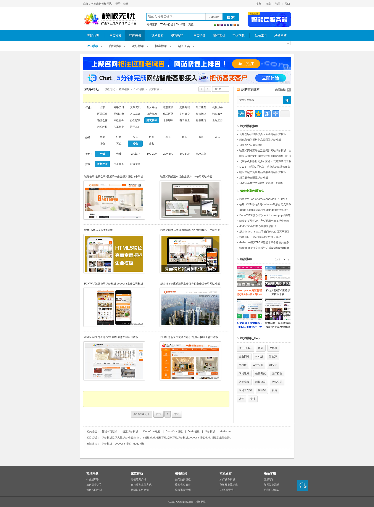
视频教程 (177, 35)
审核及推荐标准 (228, 484)
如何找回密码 (94, 489)
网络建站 (244, 373)
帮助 (287, 3)
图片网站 (152, 107)
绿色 (102, 143)
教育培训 (135, 113)
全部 (102, 107)
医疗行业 (277, 373)
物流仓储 (102, 120)
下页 (208, 89)
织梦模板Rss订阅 (238, 89)
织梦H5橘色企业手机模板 (99, 230)
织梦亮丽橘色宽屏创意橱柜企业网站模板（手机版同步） (190, 230)
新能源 (273, 356)
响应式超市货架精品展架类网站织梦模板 (262, 172)
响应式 (273, 364)
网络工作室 (245, 390)
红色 (118, 137)
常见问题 (92, 473)
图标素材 (219, 35)
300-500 (185, 153)
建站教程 (158, 35)
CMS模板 (214, 16)
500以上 (201, 153)
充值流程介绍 (138, 479)
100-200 (152, 153)
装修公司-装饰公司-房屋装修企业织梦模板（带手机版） (113, 176)
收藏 (258, 3)
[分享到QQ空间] (258, 113)
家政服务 (119, 120)
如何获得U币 (93, 484)
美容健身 (184, 113)
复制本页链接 (109, 431)
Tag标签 (180, 24)
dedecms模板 (123, 443)
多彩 (151, 143)
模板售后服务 (183, 484)
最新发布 (102, 163)
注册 (125, 3)
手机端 (273, 348)
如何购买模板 (183, 479)
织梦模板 (210, 431)
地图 (277, 3)
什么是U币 (92, 479)
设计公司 (258, 364)
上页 (201, 89)
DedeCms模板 (174, 431)
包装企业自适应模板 (251, 145)
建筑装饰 (152, 120)
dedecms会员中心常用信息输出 (257, 226)
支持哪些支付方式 (141, 484)
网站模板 (244, 381)
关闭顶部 (288, 43)
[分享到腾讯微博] (241, 113)
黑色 (168, 137)
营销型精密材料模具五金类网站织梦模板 (262, 134)
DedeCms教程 (151, 431)
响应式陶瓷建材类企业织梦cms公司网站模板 (186, 176)
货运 (241, 398)
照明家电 (119, 113)
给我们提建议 (271, 489)
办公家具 (135, 120)
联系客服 (270, 473)
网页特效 (199, 35)
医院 (260, 348)
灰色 (135, 137)
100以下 (135, 153)
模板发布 (225, 473)
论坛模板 (138, 46)
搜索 (268, 3)
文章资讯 (135, 107)
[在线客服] (302, 485)
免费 (118, 153)
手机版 (243, 364)
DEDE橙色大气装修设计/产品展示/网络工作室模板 (189, 337)
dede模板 (139, 443)
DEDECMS (245, 348)
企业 (252, 398)
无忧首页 (93, 35)
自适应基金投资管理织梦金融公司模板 (261, 183)
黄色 (118, 143)
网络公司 (119, 107)
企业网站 (244, 356)
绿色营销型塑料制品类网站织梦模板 (260, 139)
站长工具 (261, 35)
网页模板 (116, 35)
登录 (118, 3)
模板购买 (181, 473)
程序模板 (135, 35)
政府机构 (152, 113)
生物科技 (260, 373)
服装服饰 (201, 120)
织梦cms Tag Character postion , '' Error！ (263, 199)
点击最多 (119, 163)
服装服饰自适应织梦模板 (253, 177)
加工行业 (119, 126)
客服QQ (268, 479)
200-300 (168, 153)
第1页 (218, 89)
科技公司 (260, 381)
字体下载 (238, 35)
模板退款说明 (183, 489)
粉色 (184, 137)
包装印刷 (168, 120)
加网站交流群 (271, 484)
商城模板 (115, 46)
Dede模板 (194, 431)
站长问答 (280, 35)
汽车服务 (217, 113)
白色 (151, 137)
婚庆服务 (201, 107)
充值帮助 (137, 473)
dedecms (225, 431)
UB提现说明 (226, 489)
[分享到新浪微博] (249, 113)
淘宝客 (262, 390)
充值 (190, 24)
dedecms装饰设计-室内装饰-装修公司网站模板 (111, 337)
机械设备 (217, 107)
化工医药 (168, 113)
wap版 (259, 356)
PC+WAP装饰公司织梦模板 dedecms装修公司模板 (113, 283)
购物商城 (184, 107)
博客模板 (161, 46)
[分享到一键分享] (267, 113)
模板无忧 (110, 18)
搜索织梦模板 (130, 431)
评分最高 (135, 163)
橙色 (135, 143)
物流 (274, 390)
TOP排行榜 (166, 24)
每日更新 (152, 24)
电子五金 (184, 120)
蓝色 (217, 137)
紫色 (201, 137)
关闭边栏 (280, 89)
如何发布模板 (227, 479)
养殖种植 (102, 126)
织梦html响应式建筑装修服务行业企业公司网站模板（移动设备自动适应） (190, 284)
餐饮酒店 (201, 113)
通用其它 (135, 126)
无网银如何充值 (140, 489)
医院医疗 (102, 113)
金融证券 (217, 120)
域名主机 (168, 107)
